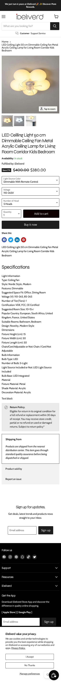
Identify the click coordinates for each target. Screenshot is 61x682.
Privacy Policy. (18, 648)
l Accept (30, 656)
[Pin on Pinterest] (23, 239)
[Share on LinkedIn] (17, 239)
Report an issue (13, 479)
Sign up (45, 530)
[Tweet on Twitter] (10, 239)
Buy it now (30, 224)
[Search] (54, 26)
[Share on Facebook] (4, 239)
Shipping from (14, 439)
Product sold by (13, 468)
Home (5, 41)
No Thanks (29, 665)
